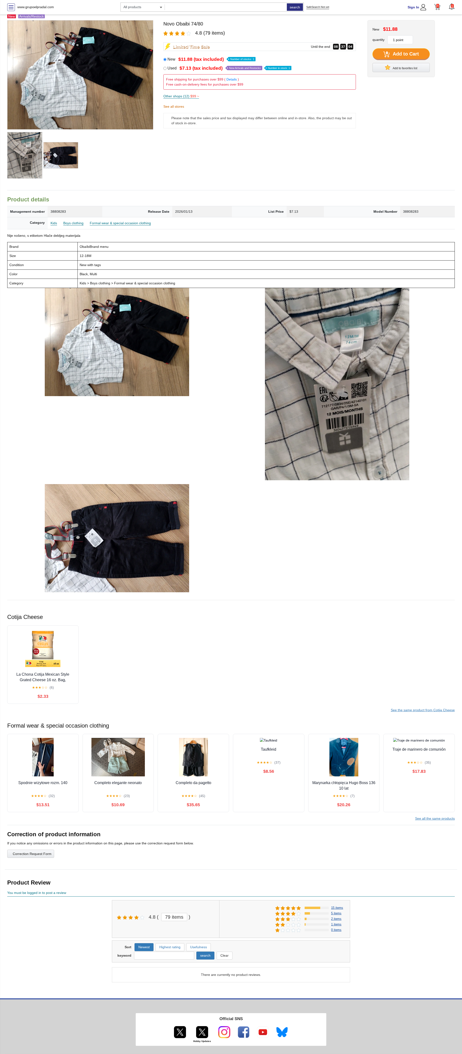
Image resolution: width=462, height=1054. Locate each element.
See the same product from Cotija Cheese (423, 710)
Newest (144, 947)
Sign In (413, 7)
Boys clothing (73, 223)
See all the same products (435, 818)
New (210, 59)
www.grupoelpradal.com (35, 7)
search (295, 7)
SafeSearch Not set (317, 7)
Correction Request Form (32, 854)
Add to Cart (405, 53)
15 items (337, 908)
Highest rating (169, 947)
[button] (452, 6)
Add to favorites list (404, 68)
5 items (336, 913)
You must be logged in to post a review (36, 893)
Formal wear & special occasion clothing (120, 223)
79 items (174, 917)
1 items (336, 924)
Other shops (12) (181, 96)
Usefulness (198, 947)
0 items (336, 930)
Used (228, 68)
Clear (224, 955)
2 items (336, 919)
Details (231, 79)
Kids (54, 223)
